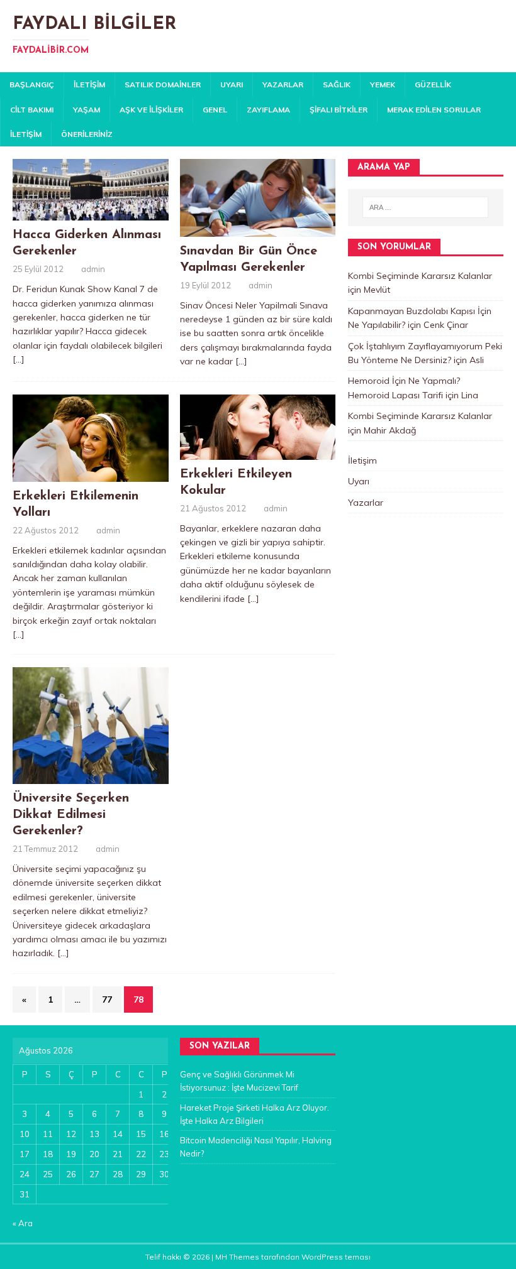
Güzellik (433, 84)
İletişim (89, 84)
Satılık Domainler (163, 84)
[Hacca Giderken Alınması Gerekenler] (91, 213)
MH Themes (237, 1256)
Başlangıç (31, 84)
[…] (19, 359)
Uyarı (231, 84)
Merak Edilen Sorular (434, 109)
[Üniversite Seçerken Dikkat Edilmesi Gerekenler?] (91, 777)
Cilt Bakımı (31, 109)
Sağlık (337, 84)
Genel (215, 109)
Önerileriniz (87, 134)
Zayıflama (268, 109)
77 (107, 999)
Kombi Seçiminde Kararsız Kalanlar (420, 275)
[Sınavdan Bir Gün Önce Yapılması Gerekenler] (258, 229)
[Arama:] (425, 207)
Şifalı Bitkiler (338, 109)
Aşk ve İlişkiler (151, 109)
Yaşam (86, 109)
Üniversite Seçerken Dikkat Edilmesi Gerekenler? (71, 814)
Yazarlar (282, 84)
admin (93, 269)
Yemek (382, 84)
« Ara (23, 1223)
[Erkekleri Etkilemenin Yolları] (91, 474)
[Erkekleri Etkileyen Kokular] (258, 452)
